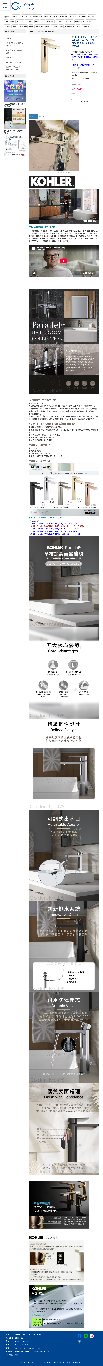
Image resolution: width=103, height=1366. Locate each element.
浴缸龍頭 (72, 16)
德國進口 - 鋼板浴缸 (14, 62)
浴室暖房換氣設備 (42, 26)
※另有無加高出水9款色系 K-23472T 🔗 (82, 66)
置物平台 (50, 21)
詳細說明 (33, 116)
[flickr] (92, 1336)
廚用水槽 (23, 26)
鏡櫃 (37, 21)
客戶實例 (86, 26)
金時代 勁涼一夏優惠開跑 (14, 51)
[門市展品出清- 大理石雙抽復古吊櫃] (15, 118)
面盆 (55, 16)
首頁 (33, 32)
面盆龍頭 (63, 16)
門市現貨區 (10, 57)
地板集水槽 (69, 26)
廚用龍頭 (91, 16)
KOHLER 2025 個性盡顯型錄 (14, 44)
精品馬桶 (48, 16)
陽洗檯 (15, 26)
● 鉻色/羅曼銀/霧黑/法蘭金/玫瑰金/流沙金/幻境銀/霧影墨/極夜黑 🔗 (84, 57)
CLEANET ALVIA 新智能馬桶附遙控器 (14, 68)
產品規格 (42, 116)
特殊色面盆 (79, 21)
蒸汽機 (54, 26)
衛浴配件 (29, 21)
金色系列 (69, 21)
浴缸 (6, 21)
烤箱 (31, 26)
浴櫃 (12, 21)
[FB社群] (80, 1336)
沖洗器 (7, 26)
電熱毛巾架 (90, 21)
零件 (78, 26)
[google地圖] (40, 1334)
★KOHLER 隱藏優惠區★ (32, 16)
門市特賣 (9, 38)
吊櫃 (42, 21)
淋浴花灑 (82, 16)
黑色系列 (59, 21)
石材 (61, 26)
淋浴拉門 (19, 21)
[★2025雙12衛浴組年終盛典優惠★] (15, 90)
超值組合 (16, 16)
